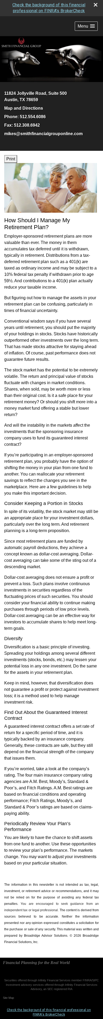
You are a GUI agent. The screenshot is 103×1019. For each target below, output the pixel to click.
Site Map (8, 997)
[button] (86, 26)
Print (10, 159)
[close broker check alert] (95, 5)
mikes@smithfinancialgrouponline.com (43, 133)
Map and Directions (23, 108)
